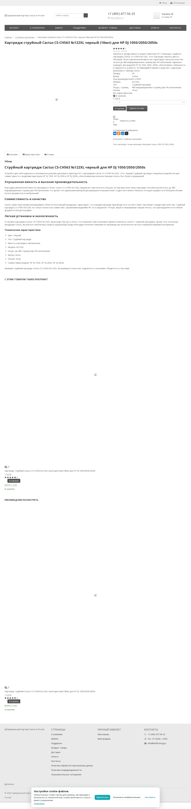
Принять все (102, 797)
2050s (171, 144)
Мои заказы (103, 734)
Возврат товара (107, 27)
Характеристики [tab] (32, 154)
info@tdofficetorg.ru (157, 743)
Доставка (135, 27)
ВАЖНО (59, 27)
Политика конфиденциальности (66, 770)
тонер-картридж (134, 144)
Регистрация (179, 3)
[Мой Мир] (122, 133)
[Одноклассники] (118, 133)
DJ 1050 (165, 144)
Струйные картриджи (132, 139)
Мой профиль (104, 738)
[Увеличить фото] (6, 467)
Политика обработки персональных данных (72, 765)
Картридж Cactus (149, 144)
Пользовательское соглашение (66, 774)
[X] (126, 133)
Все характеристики (122, 93)
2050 (159, 144)
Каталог (14, 27)
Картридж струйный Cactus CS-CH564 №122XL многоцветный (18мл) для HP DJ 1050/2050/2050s (50, 470)
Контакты (175, 27)
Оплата (155, 27)
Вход (164, 3)
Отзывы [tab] (50, 154)
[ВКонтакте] (114, 133)
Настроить (150, 797)
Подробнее (39, 803)
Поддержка (79, 27)
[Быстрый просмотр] (8, 467)
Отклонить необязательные (126, 797)
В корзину (119, 108)
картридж (122, 144)
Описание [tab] (13, 154)
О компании (37, 27)
